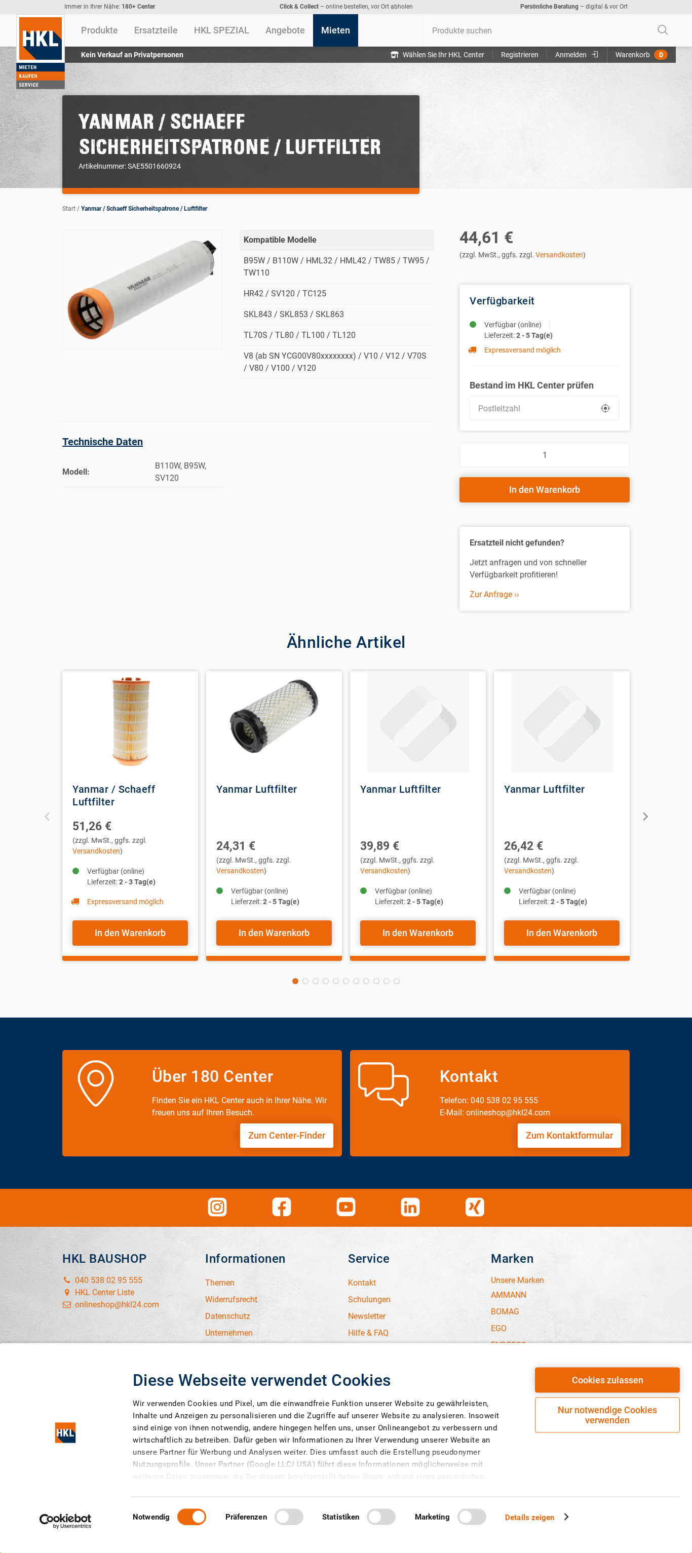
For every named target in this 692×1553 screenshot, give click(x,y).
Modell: (76, 472)
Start (68, 208)
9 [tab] (376, 981)
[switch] (289, 1516)
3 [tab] (316, 981)
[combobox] (549, 30)
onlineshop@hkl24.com (116, 1304)
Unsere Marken (517, 1280)
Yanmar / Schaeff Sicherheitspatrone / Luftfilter (144, 208)
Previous (47, 816)
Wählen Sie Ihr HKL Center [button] (443, 55)
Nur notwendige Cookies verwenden (607, 1415)
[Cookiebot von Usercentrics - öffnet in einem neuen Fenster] (65, 1521)
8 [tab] (366, 981)
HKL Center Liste (103, 1292)
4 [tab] (326, 981)
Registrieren (520, 55)
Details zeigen (529, 1517)
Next (645, 816)
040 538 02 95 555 (107, 1280)
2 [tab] (305, 981)
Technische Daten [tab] (102, 442)
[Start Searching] (663, 30)
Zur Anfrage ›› (494, 594)
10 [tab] (386, 981)
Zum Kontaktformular (569, 1135)
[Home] (40, 51)
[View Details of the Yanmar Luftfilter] (274, 722)
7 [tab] (356, 981)
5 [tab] (336, 981)
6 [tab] (346, 981)
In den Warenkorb (544, 489)
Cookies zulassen (607, 1380)
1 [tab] (295, 981)
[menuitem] (99, 30)
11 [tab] (397, 981)
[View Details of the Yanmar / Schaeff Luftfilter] (130, 722)
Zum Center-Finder (286, 1135)
